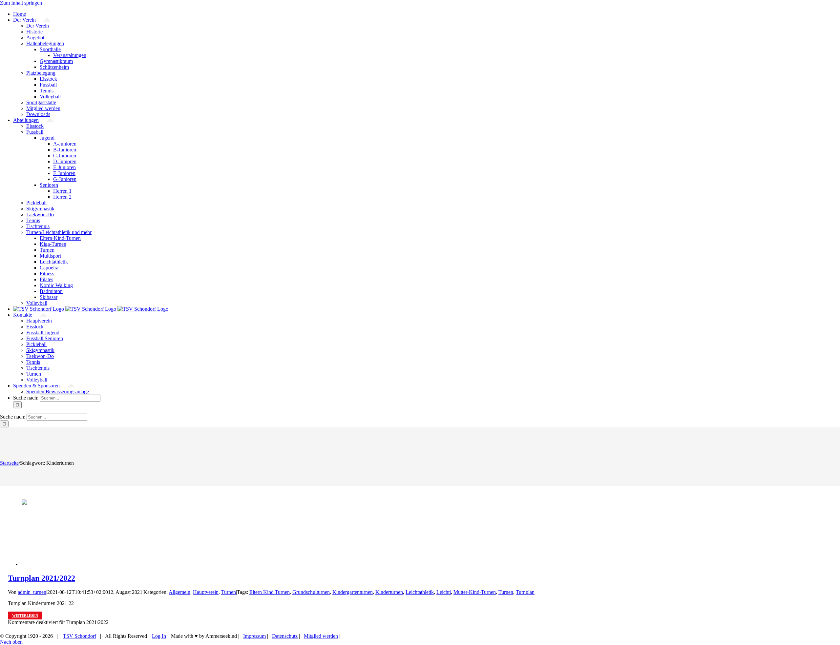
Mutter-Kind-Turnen (474, 592)
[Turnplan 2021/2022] (214, 564)
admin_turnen (32, 592)
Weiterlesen (25, 615)
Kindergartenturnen (352, 592)
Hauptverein (206, 592)
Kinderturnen (389, 592)
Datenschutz (285, 636)
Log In (159, 636)
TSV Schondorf (79, 636)
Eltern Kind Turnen (269, 592)
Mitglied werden (321, 636)
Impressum (254, 636)
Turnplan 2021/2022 (41, 578)
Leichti (443, 592)
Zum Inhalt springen (21, 3)
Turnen (228, 592)
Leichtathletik (420, 592)
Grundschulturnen (311, 592)
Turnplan (525, 592)
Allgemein (179, 592)
